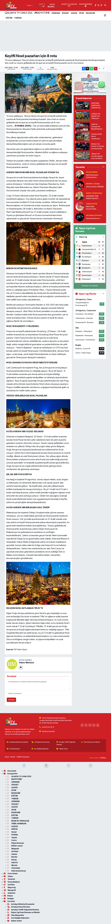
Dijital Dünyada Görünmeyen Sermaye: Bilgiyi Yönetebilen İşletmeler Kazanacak (94, 176)
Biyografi (11, 890)
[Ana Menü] (105, 15)
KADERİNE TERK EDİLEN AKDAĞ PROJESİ (92, 197)
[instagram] (68, 766)
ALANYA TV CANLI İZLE (19, 13)
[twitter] (46, 766)
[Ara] (105, 5)
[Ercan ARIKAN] (79, 175)
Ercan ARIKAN (91, 172)
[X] (86, 725)
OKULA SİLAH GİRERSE (95, 187)
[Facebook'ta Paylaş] (83, 68)
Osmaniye (15, 868)
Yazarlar (11, 879)
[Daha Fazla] (95, 68)
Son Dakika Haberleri (41, 749)
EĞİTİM (9, 18)
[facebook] (24, 766)
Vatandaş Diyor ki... (94, 215)
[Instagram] (90, 725)
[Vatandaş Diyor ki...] (79, 217)
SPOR (81, 13)
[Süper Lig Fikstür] (103, 294)
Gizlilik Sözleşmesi (23, 757)
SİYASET (65, 13)
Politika (14, 835)
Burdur (14, 857)
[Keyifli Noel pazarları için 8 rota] (38, 93)
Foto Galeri (12, 873)
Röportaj (11, 887)
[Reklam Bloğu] (90, 83)
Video (10, 876)
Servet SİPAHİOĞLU (94, 193)
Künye (7, 757)
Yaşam (14, 837)
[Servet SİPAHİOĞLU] (79, 196)
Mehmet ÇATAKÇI (93, 184)
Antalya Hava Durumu (42, 742)
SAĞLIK (14, 826)
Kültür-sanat (17, 846)
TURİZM (17, 18)
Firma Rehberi (13, 882)
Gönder (11, 700)
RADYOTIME (43, 13)
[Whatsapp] (94, 725)
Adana (14, 854)
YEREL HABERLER (18, 824)
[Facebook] (82, 725)
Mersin (14, 865)
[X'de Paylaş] (87, 68)
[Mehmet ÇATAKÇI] (79, 185)
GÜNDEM (55, 13)
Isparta (14, 862)
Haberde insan (17, 843)
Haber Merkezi (26, 663)
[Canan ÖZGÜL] (79, 206)
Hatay (14, 860)
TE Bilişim (103, 758)
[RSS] (98, 725)
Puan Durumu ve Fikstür (92, 742)
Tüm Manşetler (14, 749)
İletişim (12, 757)
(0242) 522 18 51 (48, 727)
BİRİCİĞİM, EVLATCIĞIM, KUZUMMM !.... (92, 208)
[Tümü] (103, 167)
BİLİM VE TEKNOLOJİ (20, 821)
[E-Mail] (21, 667)
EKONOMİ (90, 13)
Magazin (15, 849)
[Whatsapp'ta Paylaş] (91, 68)
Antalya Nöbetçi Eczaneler (18, 742)
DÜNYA (14, 829)
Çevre (14, 840)
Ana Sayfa (11, 771)
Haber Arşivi (63, 749)
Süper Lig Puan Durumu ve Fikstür (25, 912)
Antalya (14, 851)
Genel (14, 832)
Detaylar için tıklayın (90, 286)
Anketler (11, 893)
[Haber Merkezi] (12, 664)
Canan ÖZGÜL (91, 204)
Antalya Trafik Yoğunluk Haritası (65, 743)
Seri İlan (11, 885)
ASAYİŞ (74, 13)
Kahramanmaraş (18, 871)
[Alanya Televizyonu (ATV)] (11, 5)
